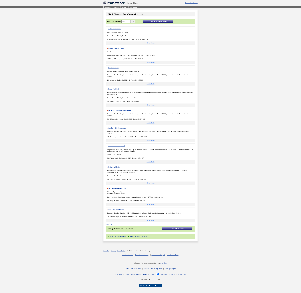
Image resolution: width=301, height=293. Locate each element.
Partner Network (136, 274)
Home (127, 269)
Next (107, 224)
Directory (113, 251)
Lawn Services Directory (142, 255)
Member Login (182, 274)
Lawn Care (132, 3)
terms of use (163, 263)
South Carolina (121, 251)
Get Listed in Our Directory (138, 236)
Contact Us (172, 274)
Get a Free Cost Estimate (118, 236)
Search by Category (170, 269)
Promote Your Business (191, 3)
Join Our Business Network (152, 286)
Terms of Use (118, 274)
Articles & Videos (136, 269)
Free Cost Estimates (127, 255)
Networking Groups (156, 269)
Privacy (127, 274)
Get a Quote (150, 43)
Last (111, 224)
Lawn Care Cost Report (158, 255)
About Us (164, 274)
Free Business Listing (173, 255)
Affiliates (146, 269)
